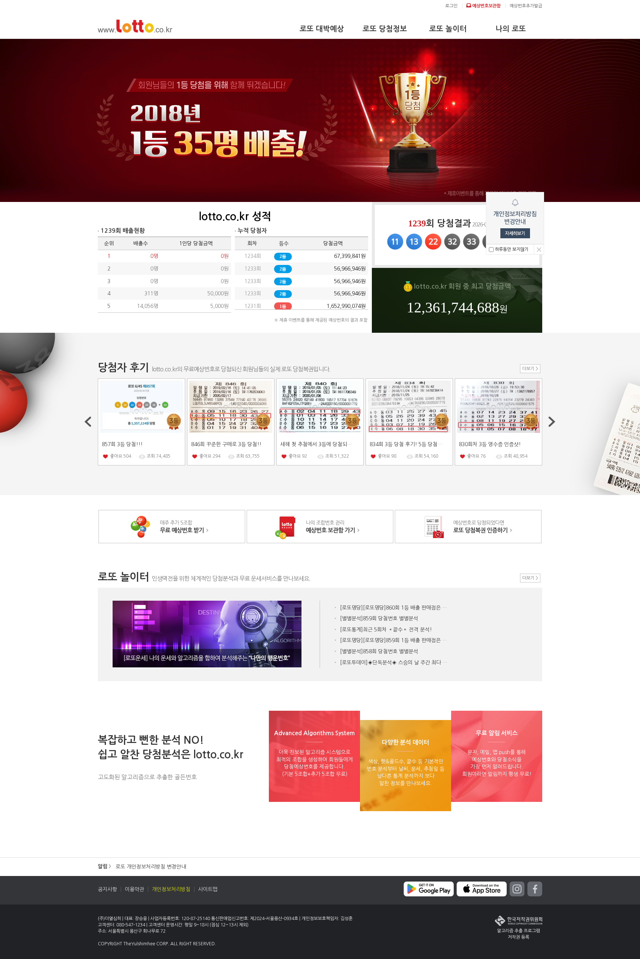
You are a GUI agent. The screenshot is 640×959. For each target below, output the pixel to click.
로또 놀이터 (448, 29)
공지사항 (107, 889)
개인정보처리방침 (171, 889)
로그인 (451, 6)
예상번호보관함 (486, 6)
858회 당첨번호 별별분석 (379, 651)
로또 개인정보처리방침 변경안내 (151, 866)
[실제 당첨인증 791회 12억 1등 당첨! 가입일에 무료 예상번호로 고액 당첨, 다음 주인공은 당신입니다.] (320, 120)
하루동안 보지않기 (511, 249)
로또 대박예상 (322, 29)
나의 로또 (511, 29)
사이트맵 (207, 889)
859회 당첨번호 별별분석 (379, 618)
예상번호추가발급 (526, 6)
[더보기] (530, 368)
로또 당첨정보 (385, 29)
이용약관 (134, 889)
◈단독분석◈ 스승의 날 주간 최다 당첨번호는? (395, 662)
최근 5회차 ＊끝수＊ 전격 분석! (386, 629)
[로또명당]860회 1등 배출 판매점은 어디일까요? (395, 607)
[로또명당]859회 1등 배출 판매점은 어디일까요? (395, 640)
